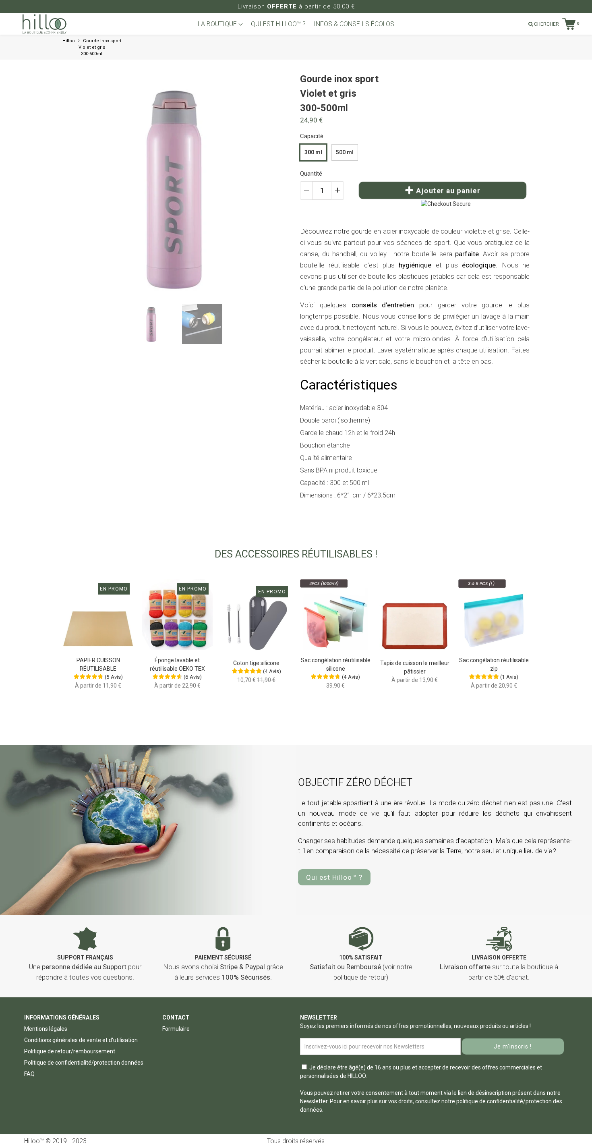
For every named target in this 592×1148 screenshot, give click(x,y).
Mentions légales (45, 1029)
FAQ (29, 1074)
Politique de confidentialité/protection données (83, 1062)
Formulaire (176, 1029)
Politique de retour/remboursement (69, 1051)
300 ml (313, 152)
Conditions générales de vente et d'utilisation (81, 1040)
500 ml (345, 152)
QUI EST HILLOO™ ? (278, 24)
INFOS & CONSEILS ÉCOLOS (354, 24)
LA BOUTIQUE (218, 24)
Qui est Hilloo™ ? (334, 877)
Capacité (311, 136)
